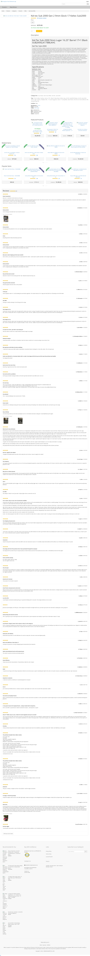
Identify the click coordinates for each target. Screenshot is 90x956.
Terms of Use (48, 854)
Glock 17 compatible (62, 99)
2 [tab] (45, 162)
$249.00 (9, 880)
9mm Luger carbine (35, 99)
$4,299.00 (10, 869)
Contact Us (26, 871)
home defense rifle (83, 99)
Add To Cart (39, 31)
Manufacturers (45, 942)
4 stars (11, 155)
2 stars (9, 155)
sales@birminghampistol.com (31, 865)
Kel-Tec (53, 95)
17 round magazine (52, 99)
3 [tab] (46, 162)
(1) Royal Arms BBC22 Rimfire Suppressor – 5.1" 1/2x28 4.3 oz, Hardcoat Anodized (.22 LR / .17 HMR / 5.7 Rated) (14, 895)
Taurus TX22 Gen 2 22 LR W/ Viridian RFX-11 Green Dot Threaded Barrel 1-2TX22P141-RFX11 (14, 852)
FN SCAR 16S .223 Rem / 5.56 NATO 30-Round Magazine (15, 912)
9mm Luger (37, 107)
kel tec (46, 98)
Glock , (41, 945)
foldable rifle (44, 99)
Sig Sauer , (45, 945)
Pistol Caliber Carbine (39, 98)
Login (87, 1)
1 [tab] (43, 162)
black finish (70, 99)
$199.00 (9, 898)
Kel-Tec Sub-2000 (82, 98)
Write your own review (8, 833)
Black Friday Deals (55, 98)
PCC (49, 98)
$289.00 (9, 926)
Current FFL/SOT (49, 856)
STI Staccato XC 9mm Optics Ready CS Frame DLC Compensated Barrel (15, 867)
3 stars (10, 155)
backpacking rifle (35, 101)
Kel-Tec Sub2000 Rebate (72, 98)
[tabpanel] (12, 153)
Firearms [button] (4, 7)
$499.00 (9, 855)
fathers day (63, 98)
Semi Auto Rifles (47, 95)
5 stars (12, 155)
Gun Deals (40, 95)
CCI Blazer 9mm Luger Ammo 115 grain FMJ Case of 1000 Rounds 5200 (15, 878)
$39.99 (9, 914)
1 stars (8, 155)
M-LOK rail (76, 99)
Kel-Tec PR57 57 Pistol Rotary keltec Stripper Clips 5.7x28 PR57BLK (14, 924)
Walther (48, 945)
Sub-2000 (58, 95)
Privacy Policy (48, 851)
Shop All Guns (13, 7)
